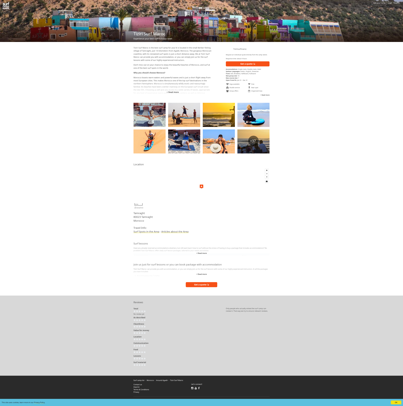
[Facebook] (199, 388)
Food (135, 349)
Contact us (137, 384)
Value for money (141, 330)
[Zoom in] (266, 170)
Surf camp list (138, 380)
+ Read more (173, 92)
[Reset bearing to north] (266, 177)
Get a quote (246, 63)
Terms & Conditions (141, 389)
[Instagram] (192, 388)
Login (390, 3)
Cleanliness (138, 324)
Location (137, 336)
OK (396, 402)
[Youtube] (196, 388)
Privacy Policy (39, 402)
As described (139, 317)
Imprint (136, 387)
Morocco (150, 380)
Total (135, 308)
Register (396, 3)
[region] (201, 189)
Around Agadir (162, 380)
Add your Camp (379, 3)
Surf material (139, 362)
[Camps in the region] (6, 6)
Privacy (136, 392)
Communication (141, 343)
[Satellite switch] (266, 181)
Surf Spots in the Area (146, 231)
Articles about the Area (174, 231)
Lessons (137, 356)
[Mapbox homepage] (138, 208)
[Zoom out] (266, 173)
